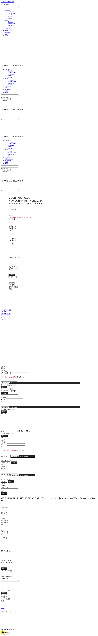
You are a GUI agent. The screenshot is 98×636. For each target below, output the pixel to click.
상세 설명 (4, 312)
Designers (7, 29)
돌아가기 (4, 481)
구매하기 (4, 493)
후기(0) (3, 315)
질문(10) (3, 317)
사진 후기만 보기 (8, 389)
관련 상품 (4, 319)
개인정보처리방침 (6, 611)
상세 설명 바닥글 (6, 313)
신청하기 (4, 592)
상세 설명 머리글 (6, 310)
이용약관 (3, 608)
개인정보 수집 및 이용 (8, 377)
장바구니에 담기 (6, 570)
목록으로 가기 (5, 462)
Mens (6, 20)
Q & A (6, 35)
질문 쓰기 (4, 435)
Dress (10, 17)
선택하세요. (12, 227)
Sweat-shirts (11, 13)
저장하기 (4, 387)
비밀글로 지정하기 (7, 460)
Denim (10, 18)
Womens (7, 10)
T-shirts (10, 11)
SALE (6, 34)
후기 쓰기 (4, 393)
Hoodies (10, 15)
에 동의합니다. (13, 377)
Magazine (7, 32)
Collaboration (8, 30)
